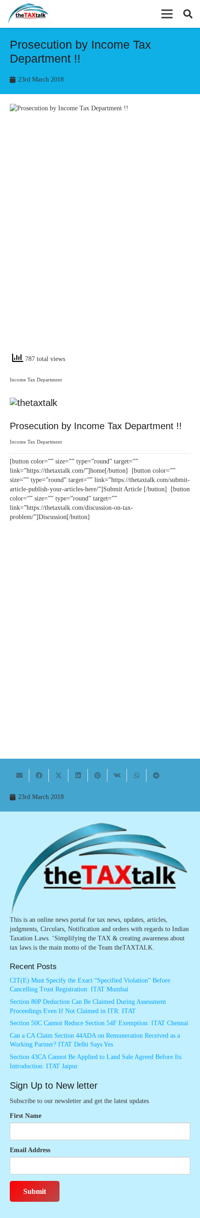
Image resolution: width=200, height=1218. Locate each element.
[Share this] (39, 775)
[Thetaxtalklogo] (29, 14)
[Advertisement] (100, 241)
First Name (25, 1115)
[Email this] (19, 775)
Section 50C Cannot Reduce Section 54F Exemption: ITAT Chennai (99, 1023)
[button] (167, 13)
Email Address (30, 1150)
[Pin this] (97, 775)
